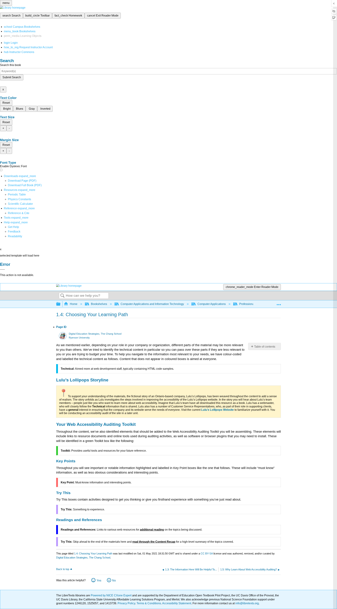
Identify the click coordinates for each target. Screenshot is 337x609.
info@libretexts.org (247, 603)
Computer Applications (211, 303)
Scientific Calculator (20, 203)
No (114, 580)
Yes (99, 580)
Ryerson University (79, 337)
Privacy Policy (126, 603)
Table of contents (264, 346)
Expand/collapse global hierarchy (60, 304)
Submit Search (11, 77)
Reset (6, 102)
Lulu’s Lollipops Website (217, 409)
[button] (14, 231)
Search (62, 296)
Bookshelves (99, 303)
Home (73, 303)
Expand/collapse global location (279, 303)
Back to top (62, 569)
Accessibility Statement (176, 603)
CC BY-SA (207, 553)
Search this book (10, 65)
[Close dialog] (2, 269)
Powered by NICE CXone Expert (111, 595)
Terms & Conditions (149, 603)
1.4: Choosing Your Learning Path (93, 553)
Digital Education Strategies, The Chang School (95, 333)
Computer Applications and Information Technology (152, 303)
